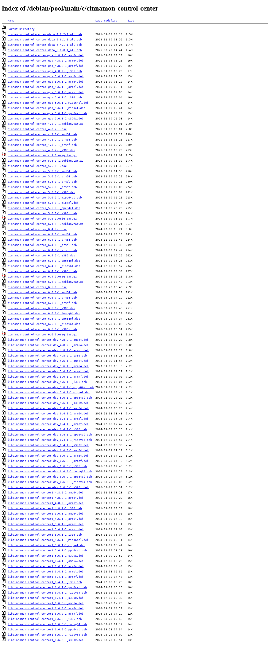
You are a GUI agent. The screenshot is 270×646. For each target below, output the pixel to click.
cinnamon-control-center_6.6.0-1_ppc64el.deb (44, 318)
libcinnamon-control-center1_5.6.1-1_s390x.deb (46, 555)
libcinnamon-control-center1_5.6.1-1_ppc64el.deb (47, 550)
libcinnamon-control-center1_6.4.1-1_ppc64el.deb (47, 587)
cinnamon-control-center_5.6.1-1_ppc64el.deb (44, 208)
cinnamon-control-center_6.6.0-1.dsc (37, 287)
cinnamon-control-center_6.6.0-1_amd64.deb (42, 292)
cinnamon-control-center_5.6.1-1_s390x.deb (42, 213)
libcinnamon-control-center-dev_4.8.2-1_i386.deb (47, 355)
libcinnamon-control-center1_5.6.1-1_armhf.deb (46, 529)
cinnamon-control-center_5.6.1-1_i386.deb (41, 192)
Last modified (106, 20)
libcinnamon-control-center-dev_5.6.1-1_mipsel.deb (49, 392)
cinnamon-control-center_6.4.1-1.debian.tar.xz (46, 223)
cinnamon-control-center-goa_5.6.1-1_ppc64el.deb (47, 113)
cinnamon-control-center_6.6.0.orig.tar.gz (42, 334)
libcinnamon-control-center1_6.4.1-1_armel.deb (46, 571)
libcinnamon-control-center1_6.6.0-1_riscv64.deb (47, 634)
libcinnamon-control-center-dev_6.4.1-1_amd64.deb (48, 408)
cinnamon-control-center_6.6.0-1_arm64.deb (42, 297)
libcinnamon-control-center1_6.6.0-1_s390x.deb (46, 640)
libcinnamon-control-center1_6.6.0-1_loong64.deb (47, 624)
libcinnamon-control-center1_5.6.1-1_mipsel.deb (46, 545)
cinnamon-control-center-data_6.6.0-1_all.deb (45, 50)
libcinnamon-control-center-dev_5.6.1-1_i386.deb (47, 381)
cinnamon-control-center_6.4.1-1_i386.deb (41, 255)
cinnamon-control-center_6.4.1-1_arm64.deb (42, 239)
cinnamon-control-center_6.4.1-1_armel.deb (42, 245)
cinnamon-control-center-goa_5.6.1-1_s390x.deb (46, 118)
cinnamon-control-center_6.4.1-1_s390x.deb (42, 271)
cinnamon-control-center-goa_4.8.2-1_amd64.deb (46, 55)
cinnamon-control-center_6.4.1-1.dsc (37, 229)
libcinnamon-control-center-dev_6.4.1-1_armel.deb (48, 418)
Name (11, 20)
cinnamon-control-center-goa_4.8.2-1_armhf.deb (46, 65)
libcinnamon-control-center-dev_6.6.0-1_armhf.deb (48, 460)
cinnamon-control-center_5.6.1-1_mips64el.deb (45, 197)
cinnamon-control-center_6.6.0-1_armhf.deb (42, 302)
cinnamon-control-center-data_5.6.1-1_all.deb (45, 39)
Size (130, 20)
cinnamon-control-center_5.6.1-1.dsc (37, 166)
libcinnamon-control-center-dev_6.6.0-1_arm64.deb (48, 455)
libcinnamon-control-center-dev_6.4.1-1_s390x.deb (48, 445)
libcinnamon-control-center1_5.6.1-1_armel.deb (46, 524)
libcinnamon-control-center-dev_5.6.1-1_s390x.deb (48, 403)
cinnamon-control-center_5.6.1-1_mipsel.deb (43, 202)
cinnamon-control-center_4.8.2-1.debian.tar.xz (46, 123)
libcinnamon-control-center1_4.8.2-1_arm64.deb (46, 497)
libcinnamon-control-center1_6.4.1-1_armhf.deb (46, 576)
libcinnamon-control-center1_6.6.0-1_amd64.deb (46, 603)
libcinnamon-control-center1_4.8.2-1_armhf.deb (46, 503)
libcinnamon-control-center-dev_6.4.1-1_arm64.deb (48, 413)
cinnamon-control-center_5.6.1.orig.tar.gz (42, 218)
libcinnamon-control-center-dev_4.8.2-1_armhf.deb (48, 350)
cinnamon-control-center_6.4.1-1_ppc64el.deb (44, 260)
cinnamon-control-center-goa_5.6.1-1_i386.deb (45, 97)
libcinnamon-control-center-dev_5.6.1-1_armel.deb (48, 371)
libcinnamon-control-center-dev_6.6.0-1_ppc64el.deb (50, 476)
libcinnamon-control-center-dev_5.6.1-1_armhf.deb (48, 376)
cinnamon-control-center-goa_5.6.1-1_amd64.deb (46, 76)
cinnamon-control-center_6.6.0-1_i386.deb (41, 308)
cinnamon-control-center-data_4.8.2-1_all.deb (45, 34)
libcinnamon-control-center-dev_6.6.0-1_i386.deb (47, 466)
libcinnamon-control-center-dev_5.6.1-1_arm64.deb (48, 366)
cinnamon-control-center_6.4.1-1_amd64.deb (42, 234)
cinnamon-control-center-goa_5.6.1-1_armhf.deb (46, 92)
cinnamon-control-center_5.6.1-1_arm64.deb (42, 176)
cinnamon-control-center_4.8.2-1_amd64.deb (42, 134)
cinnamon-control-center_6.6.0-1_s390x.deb (42, 329)
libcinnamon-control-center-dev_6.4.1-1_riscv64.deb (50, 439)
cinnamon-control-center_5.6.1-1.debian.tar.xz (46, 160)
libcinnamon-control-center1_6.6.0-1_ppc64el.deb (47, 629)
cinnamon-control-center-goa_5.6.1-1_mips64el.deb (48, 102)
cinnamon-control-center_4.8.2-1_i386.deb (41, 150)
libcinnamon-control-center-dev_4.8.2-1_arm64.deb (48, 345)
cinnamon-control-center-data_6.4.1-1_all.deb (45, 44)
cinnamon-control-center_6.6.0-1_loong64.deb (44, 313)
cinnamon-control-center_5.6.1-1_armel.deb (42, 181)
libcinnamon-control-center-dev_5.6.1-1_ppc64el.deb (50, 397)
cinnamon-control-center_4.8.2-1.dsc (37, 129)
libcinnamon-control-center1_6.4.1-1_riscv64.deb (47, 592)
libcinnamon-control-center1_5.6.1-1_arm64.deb (46, 518)
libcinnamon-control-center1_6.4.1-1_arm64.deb (46, 566)
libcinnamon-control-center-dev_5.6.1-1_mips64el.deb (51, 387)
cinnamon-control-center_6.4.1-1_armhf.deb (42, 250)
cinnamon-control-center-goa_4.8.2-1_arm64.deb (46, 60)
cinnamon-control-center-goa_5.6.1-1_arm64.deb (46, 81)
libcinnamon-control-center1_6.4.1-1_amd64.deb (46, 561)
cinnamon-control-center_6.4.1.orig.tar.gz (42, 276)
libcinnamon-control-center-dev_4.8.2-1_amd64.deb (48, 339)
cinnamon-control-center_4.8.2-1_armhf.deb (42, 144)
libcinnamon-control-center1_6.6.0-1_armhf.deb (46, 613)
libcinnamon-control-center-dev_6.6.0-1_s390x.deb (48, 487)
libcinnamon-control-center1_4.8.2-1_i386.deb (45, 508)
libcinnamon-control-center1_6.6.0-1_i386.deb (45, 619)
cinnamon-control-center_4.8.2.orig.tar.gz (42, 155)
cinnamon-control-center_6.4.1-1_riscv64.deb (44, 266)
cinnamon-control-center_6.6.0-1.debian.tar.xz (46, 281)
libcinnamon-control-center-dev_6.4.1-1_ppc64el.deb (50, 434)
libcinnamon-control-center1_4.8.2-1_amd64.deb (46, 492)
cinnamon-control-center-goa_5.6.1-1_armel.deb (46, 86)
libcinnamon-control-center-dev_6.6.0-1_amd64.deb (48, 450)
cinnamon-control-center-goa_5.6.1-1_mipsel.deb (46, 108)
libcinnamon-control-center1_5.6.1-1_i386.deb (45, 534)
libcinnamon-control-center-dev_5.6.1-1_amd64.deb (48, 360)
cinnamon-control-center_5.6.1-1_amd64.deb (42, 171)
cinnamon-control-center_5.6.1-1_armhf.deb (42, 187)
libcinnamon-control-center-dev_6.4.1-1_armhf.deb (48, 424)
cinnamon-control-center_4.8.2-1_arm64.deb (42, 139)
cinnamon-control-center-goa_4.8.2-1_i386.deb (45, 71)
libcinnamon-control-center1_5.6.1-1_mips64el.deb (48, 539)
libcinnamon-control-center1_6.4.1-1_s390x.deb (46, 597)
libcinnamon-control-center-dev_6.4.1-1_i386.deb (47, 429)
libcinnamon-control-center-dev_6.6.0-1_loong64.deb (50, 471)
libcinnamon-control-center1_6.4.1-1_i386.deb (45, 582)
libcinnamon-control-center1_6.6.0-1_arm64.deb (46, 608)
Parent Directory (21, 29)
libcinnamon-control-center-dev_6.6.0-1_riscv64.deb (50, 482)
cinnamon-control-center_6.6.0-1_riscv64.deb (44, 324)
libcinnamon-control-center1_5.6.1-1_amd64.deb (46, 513)
